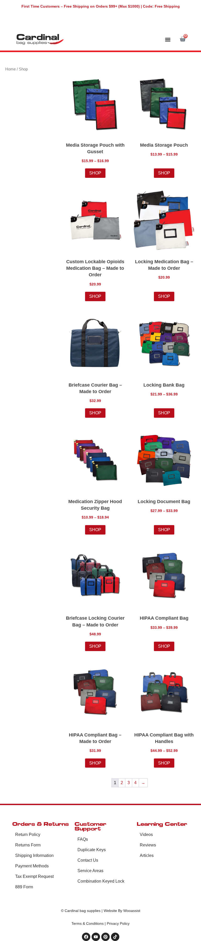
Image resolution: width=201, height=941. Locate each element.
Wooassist (131, 911)
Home (10, 69)
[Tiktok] (115, 937)
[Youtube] (96, 937)
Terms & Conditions (87, 923)
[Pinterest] (105, 937)
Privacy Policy (118, 923)
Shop (95, 173)
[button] (167, 39)
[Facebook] (86, 937)
